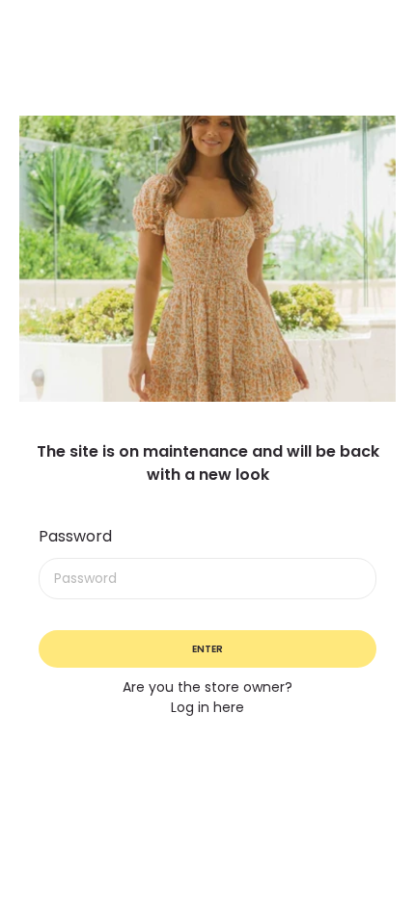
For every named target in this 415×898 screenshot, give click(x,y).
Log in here (207, 707)
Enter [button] (207, 649)
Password (75, 536)
